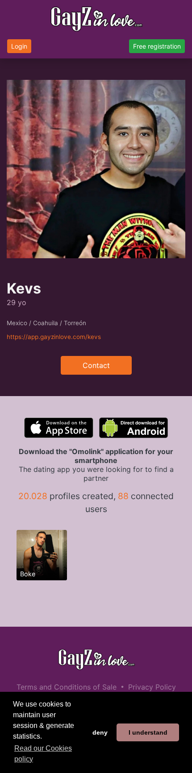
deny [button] (100, 732)
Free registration (157, 46)
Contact (96, 365)
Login (19, 46)
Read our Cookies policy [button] (43, 753)
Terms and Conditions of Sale (67, 686)
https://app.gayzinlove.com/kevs (54, 336)
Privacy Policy (152, 686)
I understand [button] (148, 732)
